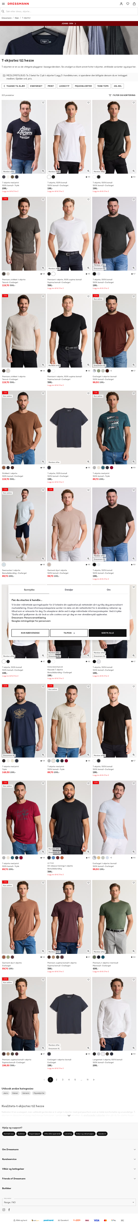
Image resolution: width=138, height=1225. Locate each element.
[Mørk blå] (107, 467)
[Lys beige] (8, 273)
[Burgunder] (57, 857)
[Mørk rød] (12, 467)
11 (87, 1079)
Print (51, 86)
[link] (121, 3)
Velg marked (7, 1198)
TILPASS (68, 633)
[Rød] (107, 370)
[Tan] (98, 857)
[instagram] (3, 1209)
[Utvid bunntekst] (69, 1110)
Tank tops (103, 86)
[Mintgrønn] (103, 370)
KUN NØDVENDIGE (30, 633)
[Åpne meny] (3, 4)
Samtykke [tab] (29, 589)
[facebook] (9, 1209)
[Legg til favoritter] (43, 102)
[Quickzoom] (43, 171)
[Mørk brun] (3, 467)
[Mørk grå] (3, 177)
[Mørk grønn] (12, 177)
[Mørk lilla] (12, 957)
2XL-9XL (118, 86)
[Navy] (16, 177)
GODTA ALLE (107, 633)
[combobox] (71, 11)
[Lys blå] (94, 370)
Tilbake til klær (15, 86)
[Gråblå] (103, 957)
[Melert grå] (94, 467)
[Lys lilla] (49, 564)
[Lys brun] (53, 957)
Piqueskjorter (83, 86)
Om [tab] (109, 589)
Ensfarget (36, 86)
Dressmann (7, 18)
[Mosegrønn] (8, 957)
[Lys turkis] (3, 564)
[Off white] (8, 177)
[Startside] (19, 4)
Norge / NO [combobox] (10, 1202)
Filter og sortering (124, 95)
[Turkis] (103, 467)
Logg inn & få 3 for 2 (10, 191)
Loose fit (64, 86)
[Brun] (3, 957)
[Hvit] (49, 177)
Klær (17, 18)
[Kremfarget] (12, 760)
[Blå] (8, 467)
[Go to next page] (93, 1079)
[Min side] (121, 3)
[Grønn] (98, 370)
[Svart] (53, 177)
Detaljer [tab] (69, 589)
